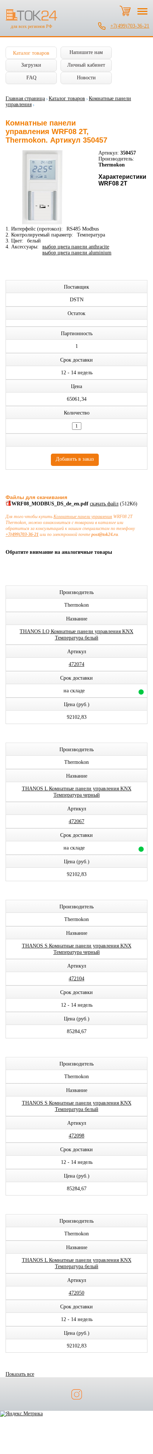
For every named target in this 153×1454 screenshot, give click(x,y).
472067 (76, 821)
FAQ (31, 77)
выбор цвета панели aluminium (76, 252)
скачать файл (104, 504)
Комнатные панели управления (82, 516)
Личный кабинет (86, 65)
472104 (76, 978)
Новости (86, 77)
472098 (76, 1136)
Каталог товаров (31, 53)
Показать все (20, 1374)
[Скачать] (9, 504)
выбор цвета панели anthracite (75, 247)
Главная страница (25, 98)
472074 (76, 664)
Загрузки (31, 65)
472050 (76, 1293)
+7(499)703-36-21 (129, 26)
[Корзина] (125, 10)
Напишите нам (86, 52)
